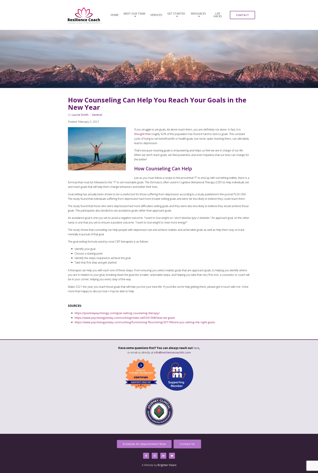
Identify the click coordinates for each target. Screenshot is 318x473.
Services (156, 15)
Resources (198, 13)
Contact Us (187, 444)
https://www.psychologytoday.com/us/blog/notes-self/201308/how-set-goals (125, 318)
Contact (242, 15)
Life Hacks (217, 15)
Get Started (176, 13)
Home (115, 15)
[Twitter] (172, 456)
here (196, 348)
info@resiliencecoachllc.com (172, 352)
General (97, 114)
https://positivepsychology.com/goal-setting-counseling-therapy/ (117, 313)
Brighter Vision (167, 465)
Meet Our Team (134, 13)
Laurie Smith (80, 114)
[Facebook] (146, 456)
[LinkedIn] (163, 456)
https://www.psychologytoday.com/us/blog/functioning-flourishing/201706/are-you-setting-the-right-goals (145, 322)
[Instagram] (155, 456)
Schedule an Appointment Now (144, 444)
